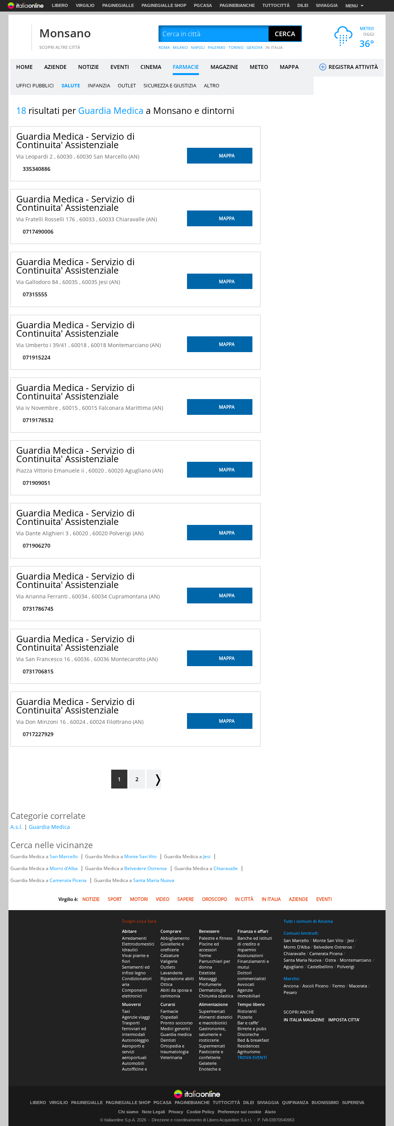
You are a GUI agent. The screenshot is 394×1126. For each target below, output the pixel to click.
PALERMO (216, 47)
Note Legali (153, 1111)
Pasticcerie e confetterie (211, 1054)
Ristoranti (247, 1011)
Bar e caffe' (248, 1023)
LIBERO (60, 5)
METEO (259, 66)
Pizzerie (244, 1017)
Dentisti (168, 1040)
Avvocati (245, 984)
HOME (24, 66)
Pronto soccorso (176, 1023)
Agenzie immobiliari (248, 993)
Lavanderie (171, 973)
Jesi (207, 856)
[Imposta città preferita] (20, 34)
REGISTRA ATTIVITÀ (352, 66)
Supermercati (212, 1011)
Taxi (126, 1011)
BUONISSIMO (325, 1103)
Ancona (291, 986)
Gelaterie (208, 1063)
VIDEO (162, 899)
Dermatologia (212, 990)
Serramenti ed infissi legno (136, 970)
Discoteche (248, 1034)
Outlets (167, 967)
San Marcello (64, 856)
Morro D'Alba (297, 947)
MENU (352, 5)
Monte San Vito (141, 856)
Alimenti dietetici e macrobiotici (215, 1020)
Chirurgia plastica (216, 996)
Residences (248, 1046)
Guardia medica (176, 1034)
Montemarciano (355, 960)
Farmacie (169, 1011)
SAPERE (185, 899)
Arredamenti (134, 938)
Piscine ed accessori (209, 946)
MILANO (180, 47)
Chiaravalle (226, 868)
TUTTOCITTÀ (276, 5)
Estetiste (207, 973)
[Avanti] (154, 779)
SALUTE (71, 85)
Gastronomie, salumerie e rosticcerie (212, 1034)
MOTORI (139, 899)
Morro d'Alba (64, 868)
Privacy (176, 1111)
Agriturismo (248, 1051)
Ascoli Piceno (315, 986)
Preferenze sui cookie (239, 1111)
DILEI (302, 5)
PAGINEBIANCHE (237, 5)
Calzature (169, 955)
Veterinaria (171, 1057)
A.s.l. (16, 826)
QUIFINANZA (295, 1103)
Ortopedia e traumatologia (174, 1048)
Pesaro (290, 992)
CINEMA (150, 66)
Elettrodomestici (138, 944)
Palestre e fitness (215, 938)
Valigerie (168, 961)
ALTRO (211, 85)
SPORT (115, 899)
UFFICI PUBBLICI (35, 85)
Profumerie (210, 984)
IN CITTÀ (244, 899)
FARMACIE (186, 66)
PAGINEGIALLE (118, 5)
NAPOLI (198, 47)
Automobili (133, 1063)
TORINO (236, 47)
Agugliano (294, 966)
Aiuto (270, 1111)
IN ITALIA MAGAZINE (304, 1019)
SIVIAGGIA (327, 5)
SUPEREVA (353, 1103)
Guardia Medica (49, 826)
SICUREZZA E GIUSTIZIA (170, 85)
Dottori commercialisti (251, 975)
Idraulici (130, 949)
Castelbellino (320, 966)
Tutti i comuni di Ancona (308, 921)
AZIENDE (55, 66)
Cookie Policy (200, 1111)
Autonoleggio (135, 1040)
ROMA (164, 47)
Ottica (166, 984)
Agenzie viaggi (136, 1017)
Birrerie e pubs (251, 1028)
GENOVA (254, 47)
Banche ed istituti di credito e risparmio (254, 943)
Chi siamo (128, 1111)
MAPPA (289, 66)
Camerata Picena (69, 880)
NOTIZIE (88, 66)
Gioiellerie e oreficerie (172, 946)
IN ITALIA (274, 47)
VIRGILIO (85, 5)
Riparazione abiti (177, 978)
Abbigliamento (175, 938)
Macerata (358, 986)
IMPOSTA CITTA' (344, 1019)
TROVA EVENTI (252, 1057)
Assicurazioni (250, 955)
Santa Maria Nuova (153, 880)
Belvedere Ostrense (146, 868)
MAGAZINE (224, 66)
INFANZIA (99, 85)
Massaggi (208, 978)
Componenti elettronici (134, 993)
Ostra (330, 960)
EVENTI (119, 66)
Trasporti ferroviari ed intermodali (134, 1028)
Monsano (65, 33)
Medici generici (175, 1028)
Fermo (338, 986)
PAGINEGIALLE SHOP (164, 5)
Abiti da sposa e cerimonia (176, 993)
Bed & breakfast (253, 1040)
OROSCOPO (214, 899)
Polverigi (345, 966)
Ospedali (169, 1017)
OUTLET (127, 85)
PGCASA (203, 5)
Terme (205, 955)
